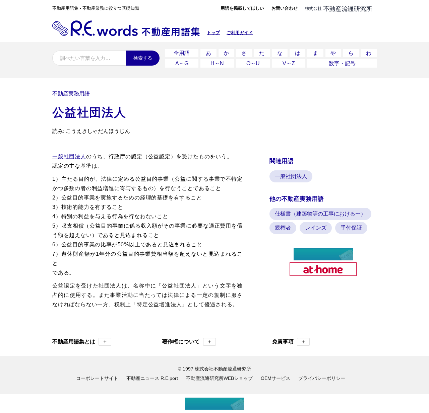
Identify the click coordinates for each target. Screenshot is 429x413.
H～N (217, 63)
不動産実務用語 (71, 93)
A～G (181, 63)
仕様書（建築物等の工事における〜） (320, 214)
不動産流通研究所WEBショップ (219, 378)
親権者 (283, 228)
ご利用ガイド (240, 32)
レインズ (315, 228)
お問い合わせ (284, 8)
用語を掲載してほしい (242, 8)
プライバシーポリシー (321, 378)
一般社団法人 (69, 156)
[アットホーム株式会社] (323, 273)
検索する (142, 58)
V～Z (289, 63)
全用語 (182, 53)
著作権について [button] (187, 341)
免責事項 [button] (289, 341)
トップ (213, 32)
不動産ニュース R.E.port (152, 378)
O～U (253, 63)
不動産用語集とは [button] (80, 341)
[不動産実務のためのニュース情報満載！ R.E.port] (323, 257)
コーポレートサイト (97, 378)
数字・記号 (342, 63)
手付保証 (351, 228)
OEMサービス (275, 378)
